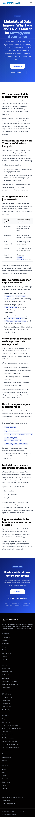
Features (4, 640)
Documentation (6, 751)
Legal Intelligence (7, 691)
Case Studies (6, 722)
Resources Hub (6, 731)
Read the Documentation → (17, 598)
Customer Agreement (8, 803)
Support (4, 785)
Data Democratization (8, 738)
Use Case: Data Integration (10, 741)
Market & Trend (6, 675)
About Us (5, 769)
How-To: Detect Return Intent (10, 725)
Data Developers (7, 710)
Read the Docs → (17, 72)
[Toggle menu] (31, 3)
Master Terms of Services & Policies (13, 797)
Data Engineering (7, 706)
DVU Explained (6, 757)
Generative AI (6, 700)
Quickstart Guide (7, 754)
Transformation (6, 653)
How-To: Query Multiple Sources (11, 728)
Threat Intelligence (7, 671)
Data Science (6, 703)
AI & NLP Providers (7, 697)
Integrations (5, 643)
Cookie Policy (6, 800)
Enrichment (5, 656)
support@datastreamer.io (9, 814)
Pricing (4, 647)
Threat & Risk (6, 668)
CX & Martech (6, 687)
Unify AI (4, 659)
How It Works (6, 637)
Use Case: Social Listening (10, 744)
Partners (4, 775)
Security (4, 788)
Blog (3, 719)
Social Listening (6, 678)
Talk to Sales (17, 66)
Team (3, 772)
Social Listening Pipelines (9, 681)
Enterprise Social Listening (10, 684)
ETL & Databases (7, 694)
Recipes (4, 760)
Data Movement (6, 650)
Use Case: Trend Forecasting (10, 747)
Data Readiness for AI (8, 735)
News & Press (6, 779)
